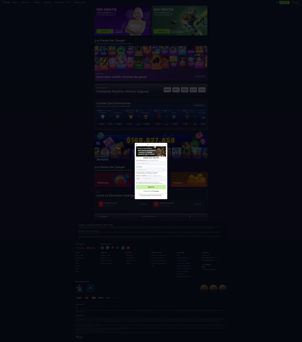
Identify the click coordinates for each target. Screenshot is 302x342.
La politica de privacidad (156, 195)
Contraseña (139, 166)
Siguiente (151, 187)
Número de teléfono (148, 175)
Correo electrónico (147, 160)
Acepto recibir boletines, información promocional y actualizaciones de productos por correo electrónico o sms (150, 183)
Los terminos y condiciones (145, 195)
